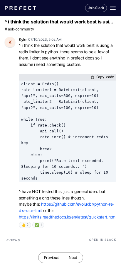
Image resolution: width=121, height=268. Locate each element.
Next (73, 257)
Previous (51, 257)
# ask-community (19, 29)
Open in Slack (102, 239)
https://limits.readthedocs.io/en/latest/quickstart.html (67, 216)
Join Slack (96, 8)
